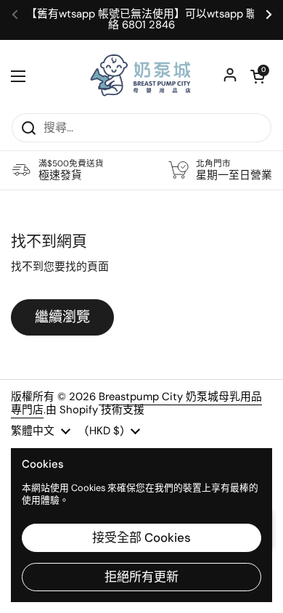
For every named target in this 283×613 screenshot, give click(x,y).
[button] (257, 76)
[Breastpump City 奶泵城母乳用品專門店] (141, 76)
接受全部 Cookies (141, 537)
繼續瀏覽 (62, 317)
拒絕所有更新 (141, 577)
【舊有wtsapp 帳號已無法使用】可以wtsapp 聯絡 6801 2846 (141, 20)
